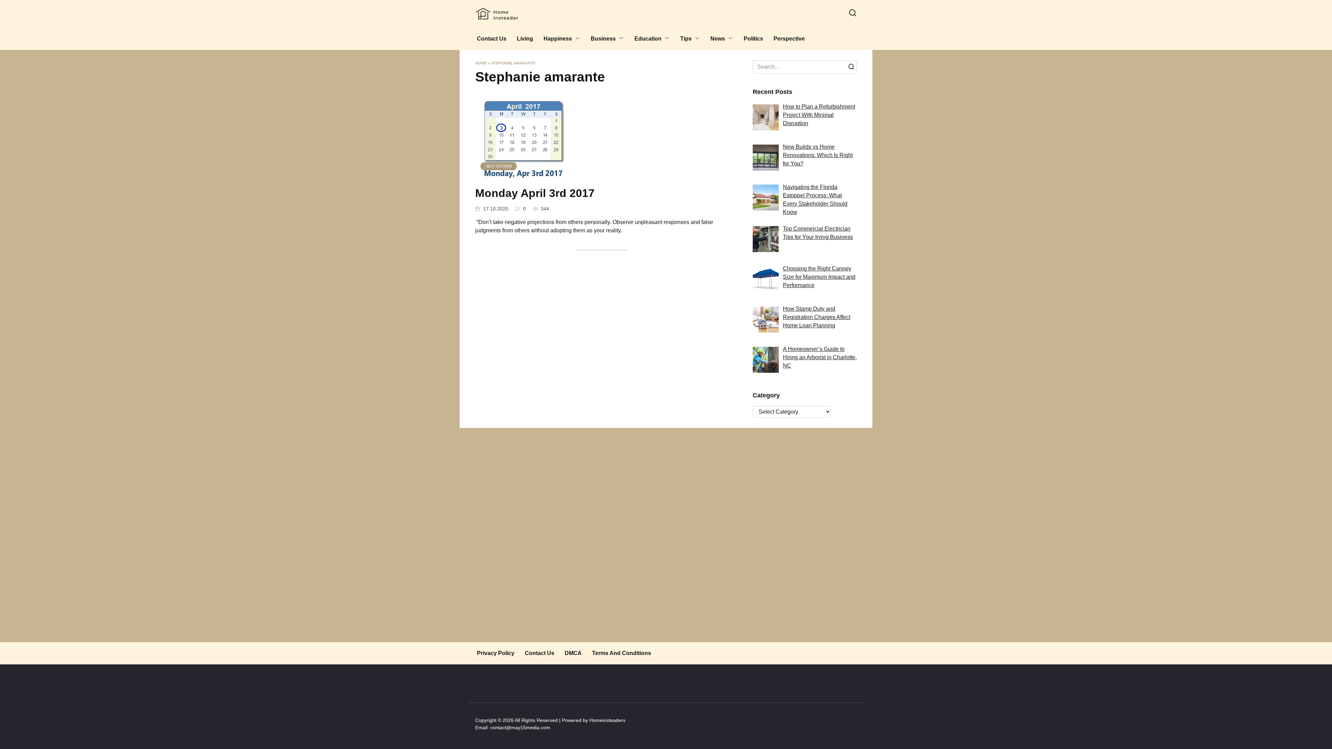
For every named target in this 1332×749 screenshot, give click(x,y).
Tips (686, 39)
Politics (753, 39)
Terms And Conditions (621, 653)
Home (481, 63)
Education (647, 39)
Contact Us (491, 39)
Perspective (789, 39)
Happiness (558, 39)
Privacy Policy (495, 653)
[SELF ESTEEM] (523, 176)
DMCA (573, 653)
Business (603, 39)
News (717, 39)
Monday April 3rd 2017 (535, 193)
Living (525, 39)
